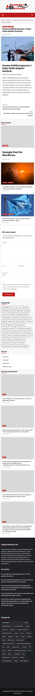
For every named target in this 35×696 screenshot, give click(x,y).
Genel (16, 321)
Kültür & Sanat (20, 325)
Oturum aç (5, 356)
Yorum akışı (5, 363)
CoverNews (29, 691)
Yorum (4, 242)
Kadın (3, 325)
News (8, 332)
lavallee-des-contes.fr (8, 328)
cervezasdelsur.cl (7, 317)
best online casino (18, 310)
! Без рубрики (5, 307)
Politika (24, 332)
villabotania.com (7, 346)
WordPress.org (6, 366)
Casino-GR (5, 314)
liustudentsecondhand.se (24, 328)
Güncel (23, 321)
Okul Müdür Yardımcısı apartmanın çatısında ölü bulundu (18, 113)
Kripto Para (11, 325)
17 (21, 307)
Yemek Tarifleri (24, 346)
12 (18, 307)
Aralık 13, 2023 (7, 34)
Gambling (10, 321)
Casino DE (12, 314)
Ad (3, 266)
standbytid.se (6, 342)
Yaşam (16, 346)
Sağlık (3, 339)
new (3, 332)
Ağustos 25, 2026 (7, 402)
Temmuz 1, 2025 (7, 159)
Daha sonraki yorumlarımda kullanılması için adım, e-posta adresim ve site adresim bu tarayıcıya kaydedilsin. (16, 287)
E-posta (21, 266)
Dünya (16, 317)
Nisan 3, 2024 (6, 222)
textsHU (22, 342)
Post (30, 332)
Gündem (5, 26)
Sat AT (30, 335)
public (4, 335)
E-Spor (22, 317)
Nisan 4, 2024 (6, 190)
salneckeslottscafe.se (20, 335)
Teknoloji (14, 342)
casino (27, 310)
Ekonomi (28, 317)
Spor (23, 339)
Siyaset (10, 339)
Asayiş (26, 307)
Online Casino (15, 332)
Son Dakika (10, 26)
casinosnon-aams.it (23, 314)
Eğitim (3, 321)
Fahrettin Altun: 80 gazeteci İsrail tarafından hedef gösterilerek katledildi (16, 107)
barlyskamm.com (6, 310)
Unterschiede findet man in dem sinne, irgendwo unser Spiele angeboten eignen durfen (17, 594)
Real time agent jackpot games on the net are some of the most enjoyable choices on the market (17, 581)
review (10, 335)
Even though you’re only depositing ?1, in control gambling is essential (15, 575)
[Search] (32, 14)
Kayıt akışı (5, 360)
